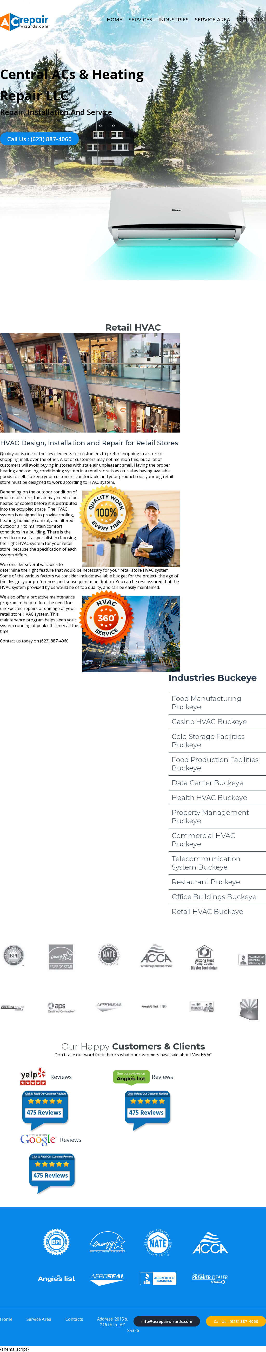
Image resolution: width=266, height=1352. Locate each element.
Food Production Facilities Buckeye (215, 764)
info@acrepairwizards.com (166, 1321)
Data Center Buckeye (207, 783)
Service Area (212, 20)
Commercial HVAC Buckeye (203, 840)
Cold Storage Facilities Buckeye (208, 740)
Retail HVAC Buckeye (207, 911)
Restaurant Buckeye (206, 882)
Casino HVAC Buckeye (209, 722)
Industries (173, 20)
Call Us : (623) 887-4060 (39, 139)
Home (114, 20)
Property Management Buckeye (210, 816)
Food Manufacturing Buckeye (206, 702)
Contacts (249, 20)
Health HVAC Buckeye (209, 798)
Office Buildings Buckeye (214, 897)
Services (140, 20)
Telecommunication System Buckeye (206, 863)
